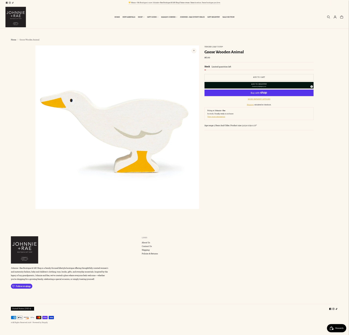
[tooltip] (311, 86)
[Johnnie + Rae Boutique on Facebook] (7, 3)
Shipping (250, 104)
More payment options (259, 99)
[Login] (335, 17)
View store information (216, 116)
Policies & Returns (150, 253)
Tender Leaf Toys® (213, 47)
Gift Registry (213, 17)
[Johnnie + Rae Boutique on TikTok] (13, 3)
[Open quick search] (328, 17)
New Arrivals (129, 17)
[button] (259, 85)
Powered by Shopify (40, 322)
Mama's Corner (168, 17)
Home (117, 17)
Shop (140, 17)
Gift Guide (152, 17)
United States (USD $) (21, 308)
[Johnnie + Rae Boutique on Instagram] (10, 3)
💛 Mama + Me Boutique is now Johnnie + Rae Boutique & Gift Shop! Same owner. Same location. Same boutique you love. (174, 2)
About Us (146, 242)
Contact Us (147, 246)
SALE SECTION (228, 17)
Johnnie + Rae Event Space (192, 17)
